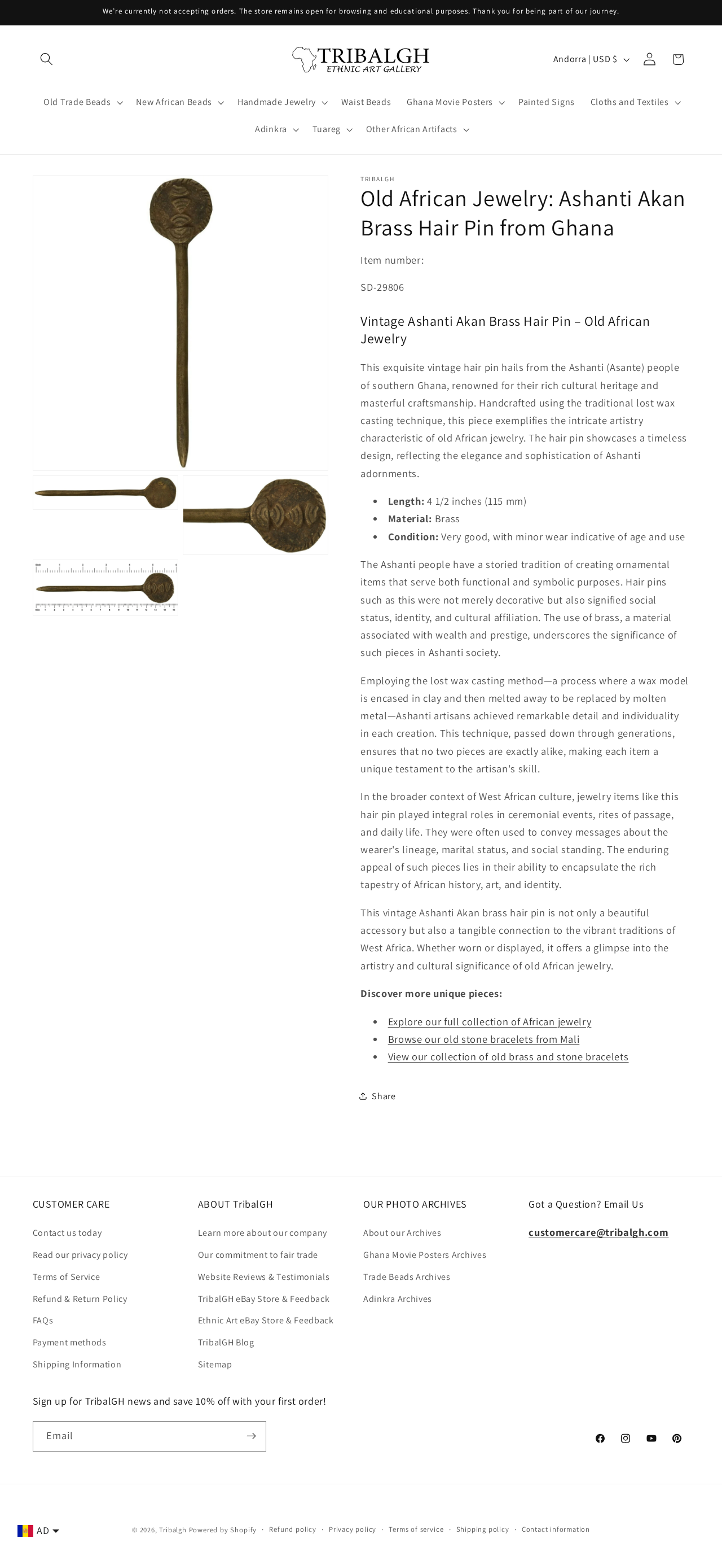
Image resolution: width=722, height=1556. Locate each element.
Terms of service (416, 1529)
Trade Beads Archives (407, 1277)
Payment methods (70, 1342)
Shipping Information (77, 1364)
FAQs (43, 1320)
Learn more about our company (262, 1233)
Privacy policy (352, 1529)
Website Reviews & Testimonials (264, 1277)
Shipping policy (482, 1529)
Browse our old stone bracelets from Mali (484, 1039)
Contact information (556, 1529)
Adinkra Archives (397, 1299)
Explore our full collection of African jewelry (490, 1021)
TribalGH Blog (226, 1342)
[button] (47, 59)
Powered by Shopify (223, 1530)
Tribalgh (172, 1530)
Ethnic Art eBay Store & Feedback (266, 1320)
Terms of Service (66, 1277)
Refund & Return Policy (80, 1299)
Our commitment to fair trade (258, 1255)
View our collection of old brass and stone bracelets (508, 1056)
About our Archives (402, 1233)
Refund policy (292, 1529)
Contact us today (67, 1233)
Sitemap (215, 1364)
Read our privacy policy (80, 1255)
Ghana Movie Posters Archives (424, 1255)
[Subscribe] (251, 1436)
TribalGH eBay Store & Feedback (264, 1299)
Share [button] (383, 1096)
